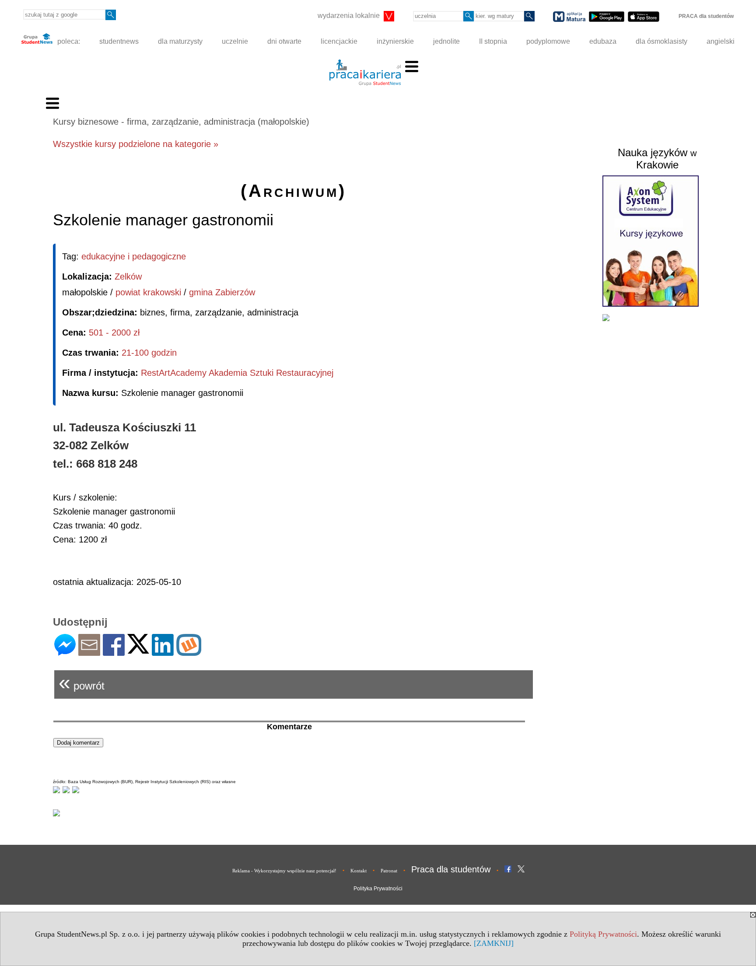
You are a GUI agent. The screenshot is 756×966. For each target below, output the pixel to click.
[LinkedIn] (163, 652)
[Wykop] (188, 652)
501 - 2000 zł (114, 332)
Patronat (389, 870)
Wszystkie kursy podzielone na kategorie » (135, 144)
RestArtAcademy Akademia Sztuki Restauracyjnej (237, 373)
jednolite (446, 41)
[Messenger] (65, 652)
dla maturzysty (180, 41)
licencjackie (339, 41)
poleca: (68, 41)
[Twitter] (138, 650)
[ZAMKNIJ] (494, 943)
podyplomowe (548, 41)
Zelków (128, 276)
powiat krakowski (148, 292)
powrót (82, 682)
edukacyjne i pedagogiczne (133, 256)
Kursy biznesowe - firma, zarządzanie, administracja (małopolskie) (181, 121)
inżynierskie (395, 41)
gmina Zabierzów (222, 292)
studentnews (119, 41)
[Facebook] (114, 652)
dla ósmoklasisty (661, 41)
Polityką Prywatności (603, 934)
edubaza (602, 41)
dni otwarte (284, 41)
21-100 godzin (149, 352)
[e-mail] (89, 652)
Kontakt (358, 870)
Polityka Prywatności (378, 889)
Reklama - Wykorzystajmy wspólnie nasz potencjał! (284, 870)
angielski (721, 41)
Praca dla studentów (450, 869)
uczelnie (235, 41)
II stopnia (493, 41)
